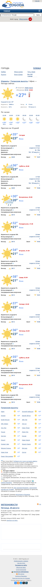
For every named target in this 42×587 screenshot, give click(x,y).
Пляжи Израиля (6, 482)
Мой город (29, 88)
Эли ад (24, 424)
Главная (7, 11)
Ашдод (3, 74)
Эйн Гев (24, 420)
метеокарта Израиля (23, 494)
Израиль (5, 81)
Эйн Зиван (4, 424)
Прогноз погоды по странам (21, 578)
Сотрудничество (21, 570)
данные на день (12, 520)
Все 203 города (30, 75)
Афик (2, 411)
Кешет (3, 440)
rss (40, 504)
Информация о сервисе (21, 561)
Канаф (24, 436)
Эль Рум (3, 428)
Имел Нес (25, 432)
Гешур (3, 432)
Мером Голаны (6, 448)
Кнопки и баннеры (21, 576)
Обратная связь (21, 567)
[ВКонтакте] (15, 583)
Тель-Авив (31, 72)
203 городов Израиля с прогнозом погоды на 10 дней (19, 488)
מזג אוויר (37, 1)
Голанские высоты (19, 81)
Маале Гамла (26, 444)
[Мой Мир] (21, 583)
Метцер (24, 448)
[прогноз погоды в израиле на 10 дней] (11, 7)
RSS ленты (21, 574)
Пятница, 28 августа (10, 508)
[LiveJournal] (26, 583)
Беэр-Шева (18, 74)
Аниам (3, 416)
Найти (38, 15)
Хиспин (3, 436)
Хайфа (3, 72)
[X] (24, 583)
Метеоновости (9, 504)
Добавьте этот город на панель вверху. (25, 461)
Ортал (24, 452)
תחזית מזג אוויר (21, 563)
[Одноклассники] (18, 583)
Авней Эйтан (26, 416)
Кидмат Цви (5, 444)
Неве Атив (4, 452)
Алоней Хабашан (27, 411)
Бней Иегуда (5, 420)
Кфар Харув (26, 440)
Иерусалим (18, 72)
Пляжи (37, 68)
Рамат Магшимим (7, 456)
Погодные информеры (21, 572)
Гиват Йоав (25, 428)
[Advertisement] (21, 44)
